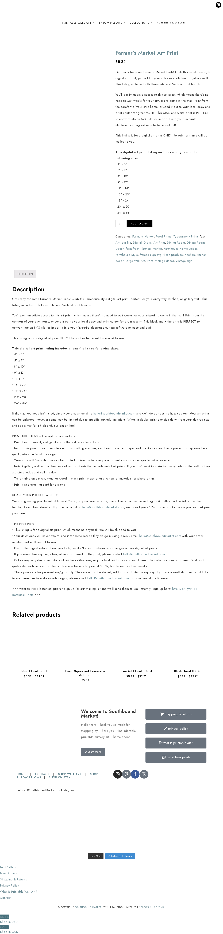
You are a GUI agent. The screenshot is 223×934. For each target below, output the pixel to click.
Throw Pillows (110, 22)
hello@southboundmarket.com (114, 413)
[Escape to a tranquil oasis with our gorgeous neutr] (35, 837)
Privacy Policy (9, 885)
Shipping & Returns (13, 879)
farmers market (151, 248)
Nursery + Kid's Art (171, 22)
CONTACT (42, 774)
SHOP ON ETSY (59, 777)
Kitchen (190, 254)
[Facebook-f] (154, 5)
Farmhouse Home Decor (180, 248)
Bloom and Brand (152, 907)
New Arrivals (9, 873)
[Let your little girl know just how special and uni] (187, 810)
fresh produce (173, 254)
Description (25, 274)
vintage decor (164, 261)
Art (118, 242)
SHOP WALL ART (69, 774)
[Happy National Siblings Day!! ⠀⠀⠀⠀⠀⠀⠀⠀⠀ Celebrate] (35, 810)
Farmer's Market (143, 236)
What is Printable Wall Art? (18, 891)
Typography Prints (186, 236)
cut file (126, 242)
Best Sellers (8, 867)
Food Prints (163, 236)
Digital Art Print (154, 242)
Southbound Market (88, 907)
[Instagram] (141, 5)
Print (150, 261)
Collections (139, 22)
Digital (137, 242)
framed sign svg (151, 254)
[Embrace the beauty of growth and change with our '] (73, 810)
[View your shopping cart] (218, 5)
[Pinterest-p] (148, 5)
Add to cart (140, 223)
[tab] (25, 274)
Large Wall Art (135, 261)
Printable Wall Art (76, 22)
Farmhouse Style (127, 254)
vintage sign (184, 261)
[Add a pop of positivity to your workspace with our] (149, 810)
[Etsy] (161, 5)
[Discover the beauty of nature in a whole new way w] (111, 810)
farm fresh (133, 248)
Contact (5, 897)
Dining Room (176, 242)
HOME (21, 774)
